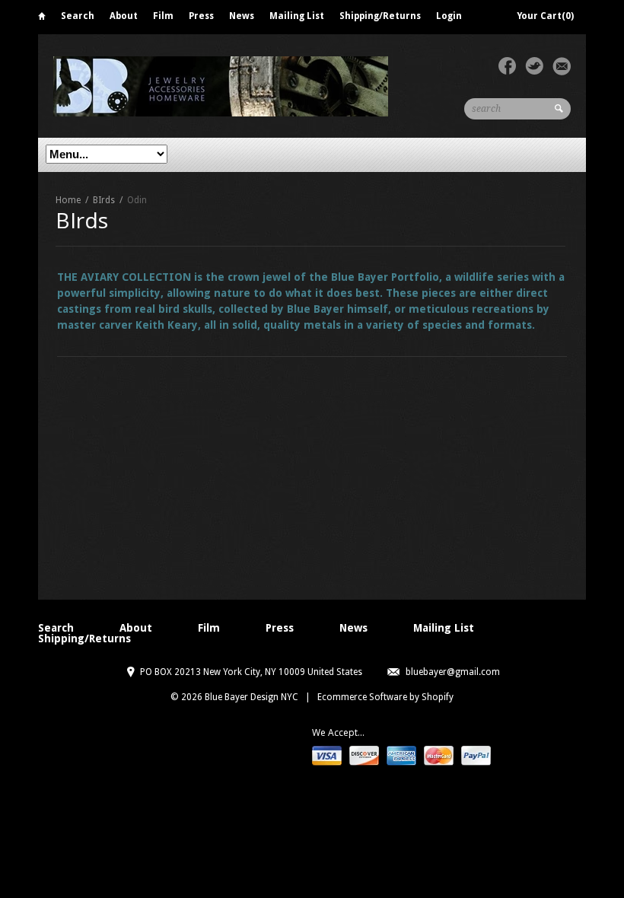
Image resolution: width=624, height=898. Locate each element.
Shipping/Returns (380, 16)
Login (449, 16)
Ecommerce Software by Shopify (385, 697)
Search (77, 16)
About (124, 16)
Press (201, 16)
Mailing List (296, 16)
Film (163, 16)
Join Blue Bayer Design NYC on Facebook (507, 66)
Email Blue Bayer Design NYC (561, 66)
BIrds (104, 200)
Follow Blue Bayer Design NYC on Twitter (534, 66)
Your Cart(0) (545, 16)
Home (42, 18)
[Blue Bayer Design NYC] (281, 85)
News (241, 16)
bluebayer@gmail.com (453, 672)
